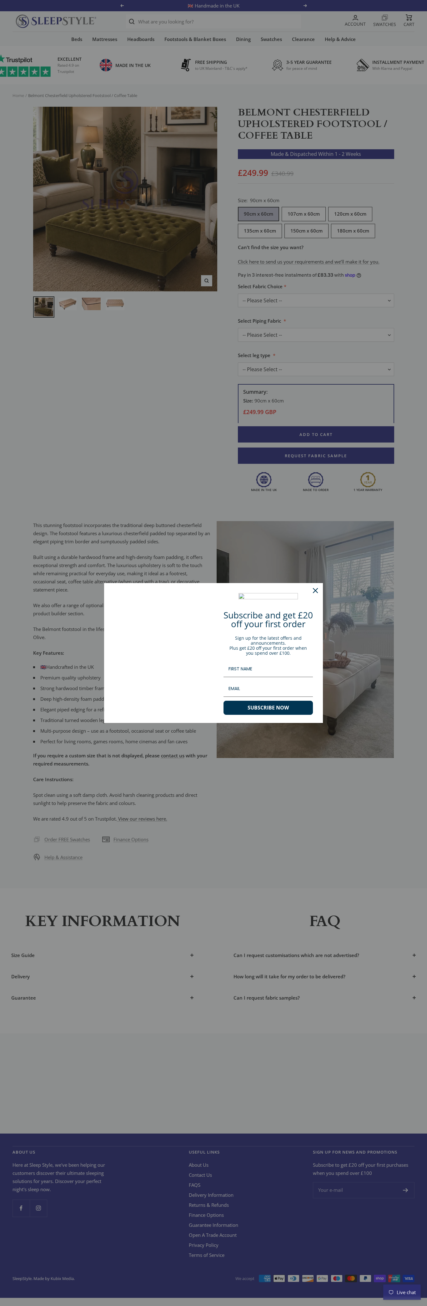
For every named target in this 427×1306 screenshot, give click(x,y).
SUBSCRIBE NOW (268, 707)
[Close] (315, 590)
